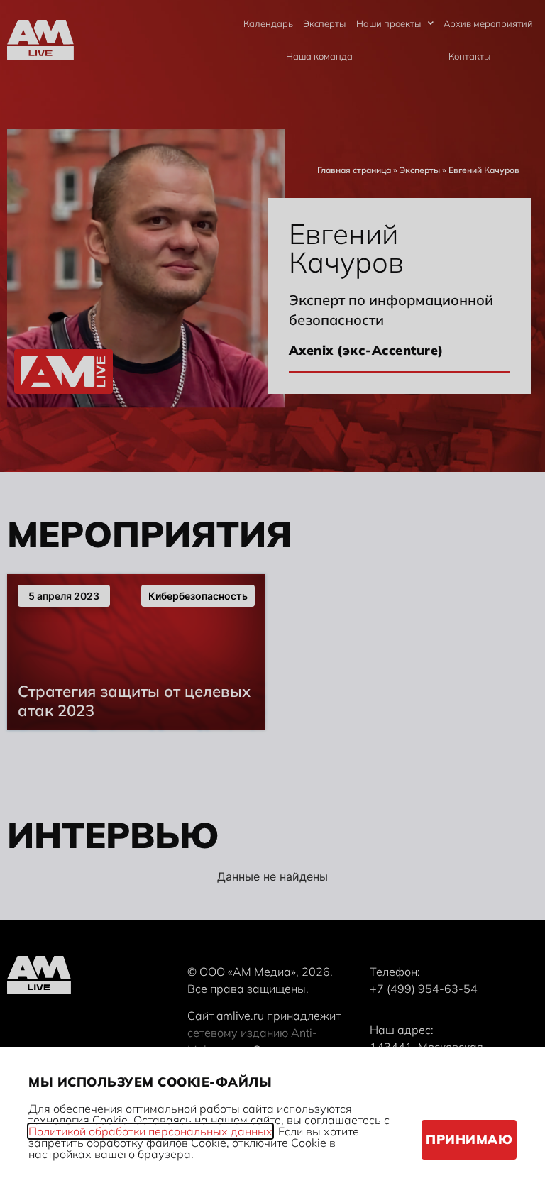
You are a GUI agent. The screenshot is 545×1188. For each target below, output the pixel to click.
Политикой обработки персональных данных (150, 1131)
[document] (272, 594)
